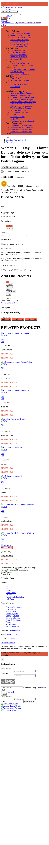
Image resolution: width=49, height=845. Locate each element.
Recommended (11, 3)
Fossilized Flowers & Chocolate (22, 121)
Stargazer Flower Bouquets (20, 37)
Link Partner (10, 599)
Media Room (11, 593)
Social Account (6, 572)
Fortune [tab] (9, 284)
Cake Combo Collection (19, 74)
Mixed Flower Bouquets (19, 40)
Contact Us (5, 630)
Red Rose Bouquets (17, 50)
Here (42, 688)
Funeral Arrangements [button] (14, 123)
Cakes (12, 89)
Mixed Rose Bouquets (18, 55)
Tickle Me (9, 142)
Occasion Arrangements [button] (15, 91)
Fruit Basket (15, 87)
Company (4, 582)
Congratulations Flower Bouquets (23, 102)
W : (16, 270)
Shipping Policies (12, 616)
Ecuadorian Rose (16, 59)
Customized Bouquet (9, 23)
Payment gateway (7, 568)
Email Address (6, 669)
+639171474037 (13, 634)
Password (4, 673)
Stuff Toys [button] (10, 76)
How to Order (11, 611)
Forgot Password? (8, 692)
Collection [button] (9, 134)
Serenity (4, 464)
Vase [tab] (8, 294)
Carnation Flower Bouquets (20, 33)
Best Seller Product (13, 5)
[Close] (2, 170)
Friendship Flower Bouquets (21, 106)
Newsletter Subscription (15, 597)
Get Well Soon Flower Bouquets (22, 110)
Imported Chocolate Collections (22, 65)
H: (27, 270)
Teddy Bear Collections (19, 78)
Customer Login (12, 609)
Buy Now (14, 303)
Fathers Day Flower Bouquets (21, 104)
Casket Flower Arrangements (21, 129)
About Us (9, 586)
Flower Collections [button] (13, 31)
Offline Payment (12, 614)
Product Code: (34, 190)
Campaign (9, 622)
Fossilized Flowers (17, 117)
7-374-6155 (10, 639)
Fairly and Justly (7, 556)
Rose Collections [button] (12, 48)
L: (6, 270)
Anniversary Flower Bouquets (21, 93)
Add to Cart (5, 303)
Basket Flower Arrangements (21, 132)
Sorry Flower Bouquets (19, 112)
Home (8, 138)
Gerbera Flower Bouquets (20, 35)
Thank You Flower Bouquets (21, 108)
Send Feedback (15, 630)
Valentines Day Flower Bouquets (22, 97)
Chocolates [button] (10, 61)
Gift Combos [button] (10, 67)
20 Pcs (9, 228)
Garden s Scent (6, 350)
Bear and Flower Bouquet (20, 80)
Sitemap (9, 595)
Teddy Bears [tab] (11, 292)
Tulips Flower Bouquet (19, 44)
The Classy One (7, 435)
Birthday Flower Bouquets (20, 95)
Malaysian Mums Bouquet (20, 46)
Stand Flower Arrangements (21, 125)
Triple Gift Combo (17, 72)
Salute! (3, 492)
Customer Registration (14, 607)
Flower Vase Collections (19, 85)
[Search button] (4, 18)
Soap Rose (14, 119)
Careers (8, 591)
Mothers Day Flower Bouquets (22, 100)
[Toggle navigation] (2, 27)
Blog (7, 588)
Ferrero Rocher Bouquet (19, 63)
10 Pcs (9, 226)
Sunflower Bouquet (17, 42)
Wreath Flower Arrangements (21, 127)
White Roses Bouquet (18, 57)
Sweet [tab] (9, 289)
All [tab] (7, 282)
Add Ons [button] (9, 82)
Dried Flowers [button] (11, 114)
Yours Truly (5, 378)
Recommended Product (14, 624)
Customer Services (8, 643)
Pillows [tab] (9, 287)
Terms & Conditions (13, 620)
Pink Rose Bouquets (18, 52)
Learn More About (8, 603)
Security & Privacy (13, 618)
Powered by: (5, 574)
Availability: (13, 190)
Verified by (5, 570)
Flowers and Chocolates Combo (22, 70)
